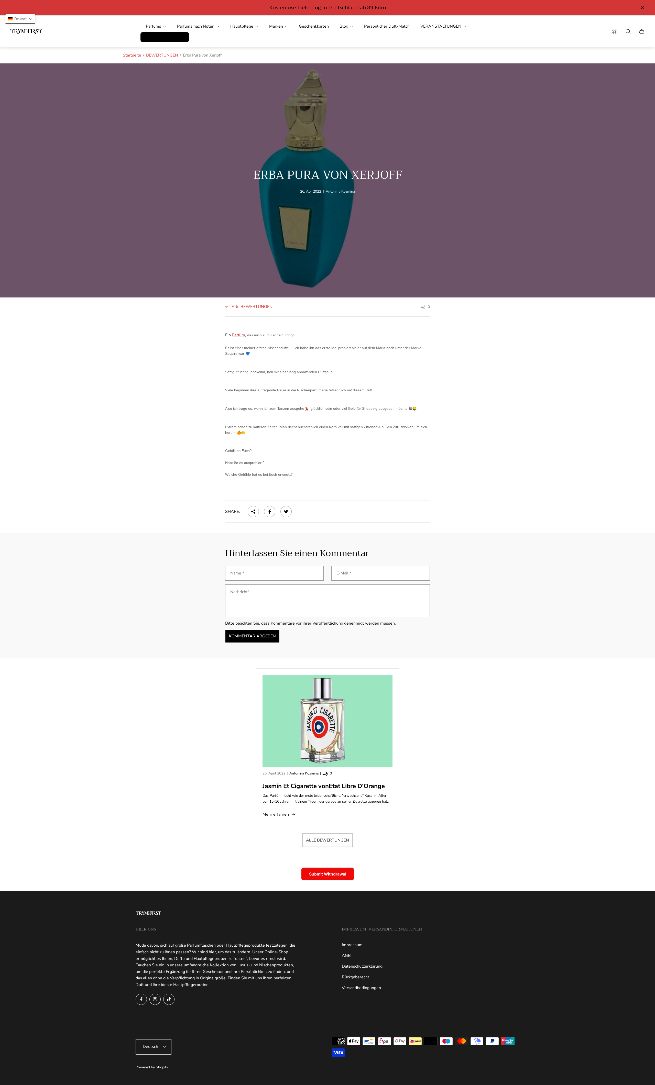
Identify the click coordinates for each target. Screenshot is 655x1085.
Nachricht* (239, 592)
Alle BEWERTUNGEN (252, 306)
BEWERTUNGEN (162, 55)
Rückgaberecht (355, 977)
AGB (346, 955)
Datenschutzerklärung (362, 966)
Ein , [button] (262, 335)
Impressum (352, 945)
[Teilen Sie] (253, 511)
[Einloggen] (614, 31)
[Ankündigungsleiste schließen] (642, 8)
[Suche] (628, 31)
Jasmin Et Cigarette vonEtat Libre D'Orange (324, 786)
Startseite (132, 55)
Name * (237, 573)
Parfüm (238, 335)
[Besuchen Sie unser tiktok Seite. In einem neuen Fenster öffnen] (168, 999)
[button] (327, 414)
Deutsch (150, 1046)
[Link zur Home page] (148, 913)
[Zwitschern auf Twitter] (286, 511)
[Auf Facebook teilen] (269, 511)
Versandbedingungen (361, 988)
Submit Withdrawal (327, 874)
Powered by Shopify (152, 1067)
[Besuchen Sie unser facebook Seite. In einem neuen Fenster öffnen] (141, 999)
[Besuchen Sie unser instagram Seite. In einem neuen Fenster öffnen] (155, 999)
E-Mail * (343, 573)
